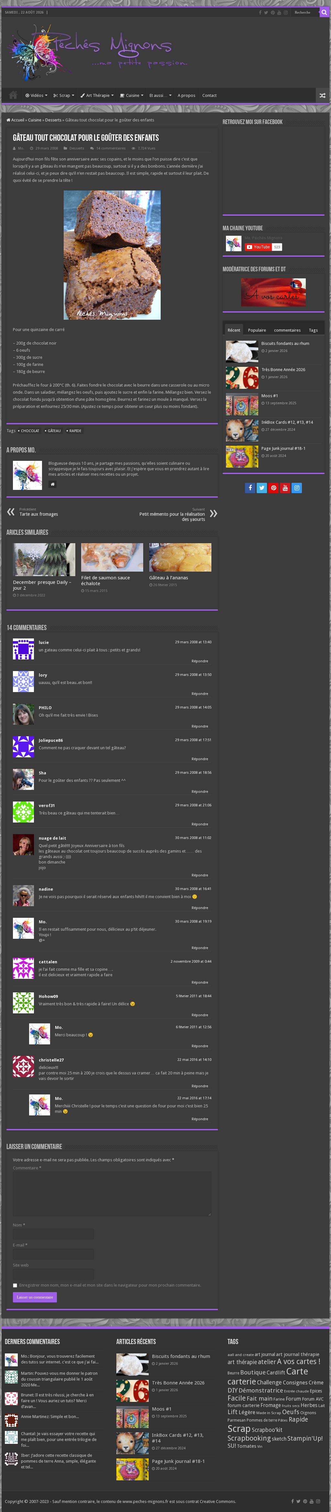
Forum (293, 1399)
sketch (279, 1439)
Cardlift (276, 1373)
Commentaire (27, 1167)
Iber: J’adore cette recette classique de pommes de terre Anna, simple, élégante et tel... (58, 1461)
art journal (265, 1354)
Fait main (259, 1398)
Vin (259, 1447)
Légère (247, 1412)
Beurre (233, 1373)
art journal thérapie (297, 1354)
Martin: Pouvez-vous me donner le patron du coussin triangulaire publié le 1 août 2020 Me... (59, 1379)
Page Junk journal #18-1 (283, 448)
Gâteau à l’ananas (168, 578)
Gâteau (54, 431)
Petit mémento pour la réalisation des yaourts (172, 514)
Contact (209, 95)
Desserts (53, 120)
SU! (232, 1445)
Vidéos (37, 95)
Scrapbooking (249, 1438)
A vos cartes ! (299, 1361)
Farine (279, 1399)
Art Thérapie (98, 95)
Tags (313, 330)
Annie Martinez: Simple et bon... (50, 1416)
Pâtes (283, 1420)
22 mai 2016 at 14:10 (194, 1060)
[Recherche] (324, 12)
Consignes (295, 1382)
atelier (267, 1362)
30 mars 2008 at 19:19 (193, 921)
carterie (242, 1381)
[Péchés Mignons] (96, 51)
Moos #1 (270, 395)
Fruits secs (291, 1406)
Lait (321, 1405)
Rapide (75, 431)
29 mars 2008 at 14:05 (193, 707)
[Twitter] (266, 12)
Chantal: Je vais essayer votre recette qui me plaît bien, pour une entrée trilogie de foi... (59, 1439)
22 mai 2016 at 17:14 (194, 1098)
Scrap (64, 95)
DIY (233, 1390)
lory (43, 675)
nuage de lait (52, 838)
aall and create (241, 1354)
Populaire (257, 330)
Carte (297, 1371)
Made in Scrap (268, 1413)
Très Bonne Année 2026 (283, 369)
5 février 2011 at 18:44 (193, 996)
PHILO (45, 707)
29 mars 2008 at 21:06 (193, 805)
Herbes (309, 1405)
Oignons (308, 1412)
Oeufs (290, 1412)
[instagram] (285, 12)
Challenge (269, 1382)
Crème (316, 1383)
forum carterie (244, 1405)
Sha (42, 773)
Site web (21, 1265)
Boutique (253, 1372)
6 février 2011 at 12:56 (193, 1027)
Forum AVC (313, 1399)
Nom (19, 1225)
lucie (44, 642)
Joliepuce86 (51, 740)
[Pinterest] (272, 12)
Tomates (246, 1446)
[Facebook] (260, 12)
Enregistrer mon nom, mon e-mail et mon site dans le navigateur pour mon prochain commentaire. (110, 1285)
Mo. (21, 148)
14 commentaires (111, 148)
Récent (234, 330)
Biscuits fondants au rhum (285, 343)
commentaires (287, 330)
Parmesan (237, 1420)
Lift (233, 1412)
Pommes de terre (262, 1420)
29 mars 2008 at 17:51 (193, 740)
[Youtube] (279, 12)
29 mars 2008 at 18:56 (193, 773)
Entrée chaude (296, 1391)
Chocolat (30, 431)
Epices (316, 1390)
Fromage (271, 1405)
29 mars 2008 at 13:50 (193, 675)
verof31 (47, 805)
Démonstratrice (261, 1390)
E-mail (20, 1245)
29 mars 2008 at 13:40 (193, 642)
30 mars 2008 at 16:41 (193, 889)
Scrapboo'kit (267, 1430)
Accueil (13, 94)
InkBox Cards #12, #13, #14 (287, 422)
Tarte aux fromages (38, 512)
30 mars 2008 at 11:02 (193, 838)
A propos (186, 95)
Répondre (200, 661)
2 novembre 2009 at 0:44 (191, 961)
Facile (237, 1398)
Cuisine (132, 95)
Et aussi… (158, 95)
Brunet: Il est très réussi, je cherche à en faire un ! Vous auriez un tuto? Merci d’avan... (57, 1401)
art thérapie (242, 1362)
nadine (46, 889)
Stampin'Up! (305, 1438)
